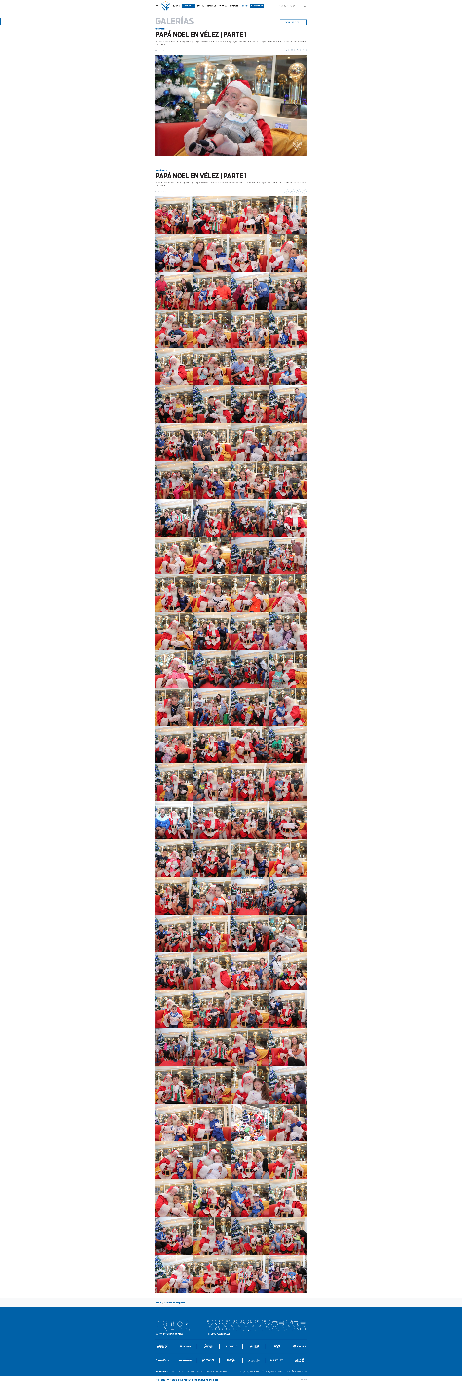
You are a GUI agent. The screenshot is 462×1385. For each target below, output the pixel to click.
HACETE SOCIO (257, 6)
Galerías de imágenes (174, 1303)
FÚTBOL (200, 6)
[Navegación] (157, 6)
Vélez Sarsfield (165, 6)
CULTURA (223, 6)
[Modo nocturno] (303, 6)
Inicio (158, 1303)
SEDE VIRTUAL (188, 6)
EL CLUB (176, 6)
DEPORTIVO (211, 6)
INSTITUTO (234, 6)
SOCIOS (245, 6)
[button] (286, 50)
